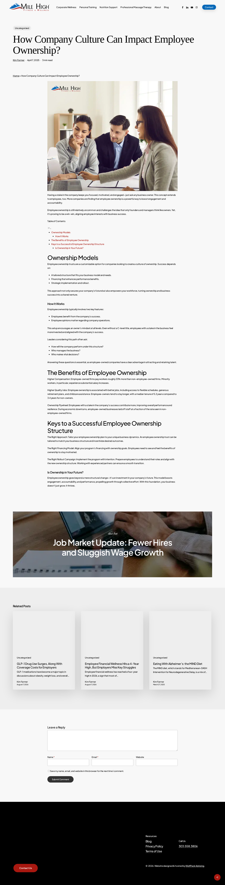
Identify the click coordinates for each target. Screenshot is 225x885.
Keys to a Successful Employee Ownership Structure (77, 244)
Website (140, 757)
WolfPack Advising (195, 865)
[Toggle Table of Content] (49, 228)
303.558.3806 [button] (188, 846)
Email (95, 757)
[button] (25, 868)
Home (16, 75)
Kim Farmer (18, 60)
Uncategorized (22, 28)
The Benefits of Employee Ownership (70, 240)
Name (51, 757)
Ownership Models (60, 232)
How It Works (61, 236)
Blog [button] (149, 841)
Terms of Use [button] (154, 851)
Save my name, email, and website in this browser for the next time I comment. (87, 771)
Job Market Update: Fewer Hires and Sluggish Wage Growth (112, 544)
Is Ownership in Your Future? (69, 248)
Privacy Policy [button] (154, 846)
